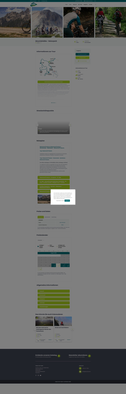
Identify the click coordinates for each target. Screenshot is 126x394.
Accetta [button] (67, 200)
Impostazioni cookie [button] (60, 200)
